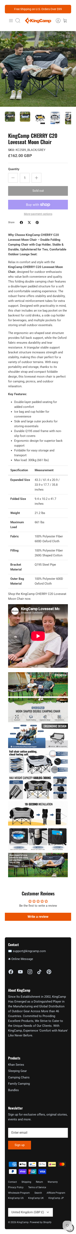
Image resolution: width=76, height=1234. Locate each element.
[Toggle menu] (10, 20)
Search (38, 1192)
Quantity (13, 169)
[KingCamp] (38, 20)
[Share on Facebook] (21, 222)
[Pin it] (37, 222)
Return (39, 1182)
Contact (12, 1182)
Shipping (26, 1182)
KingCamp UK (36, 1198)
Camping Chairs (19, 1077)
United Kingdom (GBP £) (27, 1212)
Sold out (38, 191)
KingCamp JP (56, 1198)
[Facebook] (11, 971)
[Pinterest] (49, 971)
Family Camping (19, 1083)
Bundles (13, 1090)
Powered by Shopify (40, 1222)
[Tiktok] (39, 971)
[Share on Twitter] (29, 222)
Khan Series (16, 1065)
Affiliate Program (56, 1192)
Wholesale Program (19, 1192)
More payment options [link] (38, 214)
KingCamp (23, 1222)
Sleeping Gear (17, 1071)
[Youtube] (20, 971)
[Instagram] (30, 971)
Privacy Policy (16, 1187)
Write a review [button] (38, 917)
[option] (38, 69)
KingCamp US (16, 1198)
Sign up (20, 1145)
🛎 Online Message (20, 959)
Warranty (53, 1182)
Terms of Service (37, 1187)
